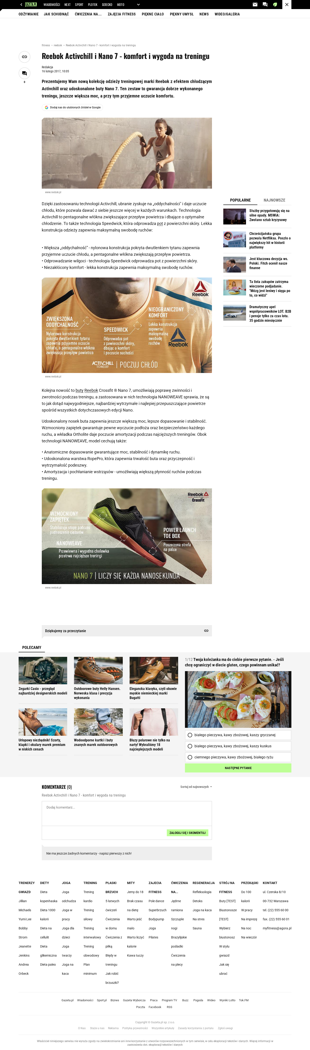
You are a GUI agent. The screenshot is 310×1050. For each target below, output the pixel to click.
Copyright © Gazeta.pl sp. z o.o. (155, 1022)
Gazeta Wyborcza (134, 1000)
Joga (66, 883)
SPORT (79, 4)
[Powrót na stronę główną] (286, 4)
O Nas (82, 1028)
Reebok (91, 390)
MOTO (120, 4)
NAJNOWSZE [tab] (274, 200)
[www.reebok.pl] (127, 153)
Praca (153, 1000)
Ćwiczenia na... (88, 14)
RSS (169, 1007)
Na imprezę (249, 919)
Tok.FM (243, 1000)
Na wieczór (249, 937)
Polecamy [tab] (31, 647)
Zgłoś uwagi (225, 1028)
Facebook (155, 1007)
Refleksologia (202, 892)
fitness (46, 45)
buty (80, 390)
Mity (131, 883)
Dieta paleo (48, 964)
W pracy (247, 910)
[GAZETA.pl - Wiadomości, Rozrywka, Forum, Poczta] (21, 4)
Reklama (113, 1028)
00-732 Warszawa (275, 901)
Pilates (153, 937)
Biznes (115, 1000)
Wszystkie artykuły (163, 1028)
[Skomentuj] (24, 73)
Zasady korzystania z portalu (196, 1028)
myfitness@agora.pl (277, 928)
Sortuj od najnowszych (194, 787)
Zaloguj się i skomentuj (188, 833)
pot (160, 223)
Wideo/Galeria (227, 14)
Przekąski (249, 883)
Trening (90, 883)
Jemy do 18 (135, 892)
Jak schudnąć (56, 14)
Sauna (197, 928)
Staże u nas (97, 1028)
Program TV (169, 1000)
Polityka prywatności (135, 1028)
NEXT (67, 4)
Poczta (140, 1007)
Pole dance (156, 901)
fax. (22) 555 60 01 (276, 919)
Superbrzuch (158, 910)
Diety (44, 883)
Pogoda (198, 1000)
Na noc (246, 928)
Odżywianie (29, 14)
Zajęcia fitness (122, 14)
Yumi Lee (25, 919)
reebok (58, 45)
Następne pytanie (238, 768)
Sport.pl (102, 1000)
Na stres (198, 919)
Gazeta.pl (68, 1000)
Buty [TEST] (227, 901)
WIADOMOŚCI (52, 4)
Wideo (211, 1000)
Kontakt (270, 883)
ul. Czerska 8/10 (274, 892)
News (204, 14)
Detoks (197, 901)
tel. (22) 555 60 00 (275, 910)
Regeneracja (204, 883)
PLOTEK (93, 4)
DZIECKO (107, 4)
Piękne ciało (153, 14)
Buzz (185, 1000)
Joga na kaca (202, 910)
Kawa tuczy (135, 955)
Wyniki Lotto (227, 1000)
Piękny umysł (182, 14)
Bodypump (156, 919)
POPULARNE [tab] (240, 200)
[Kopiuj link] (24, 57)
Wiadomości (85, 1000)
